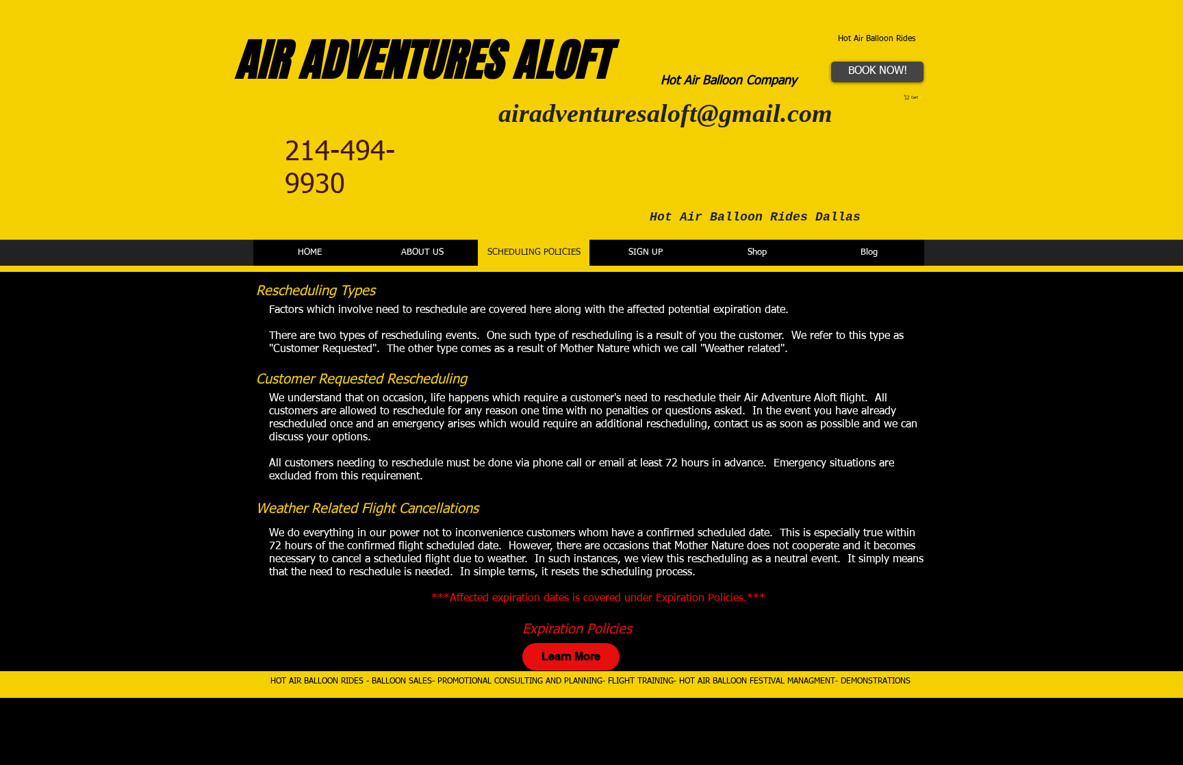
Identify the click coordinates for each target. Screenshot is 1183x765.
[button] (914, 97)
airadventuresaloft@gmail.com (665, 113)
